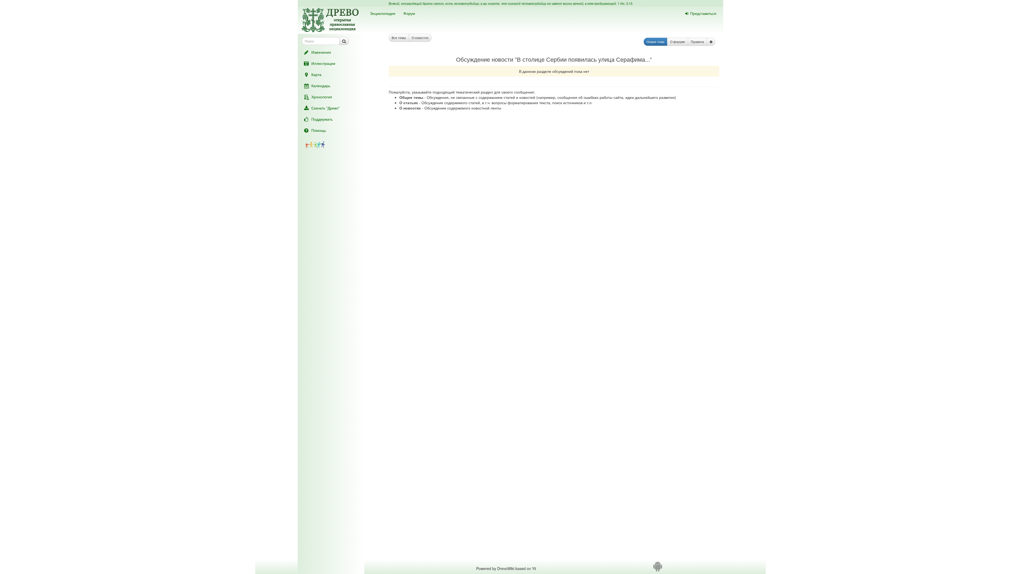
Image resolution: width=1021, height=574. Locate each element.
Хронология (321, 96)
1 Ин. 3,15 (625, 3)
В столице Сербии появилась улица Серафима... (583, 59)
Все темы (399, 37)
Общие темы (411, 97)
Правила (697, 41)
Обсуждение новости (484, 59)
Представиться (703, 13)
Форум (409, 13)
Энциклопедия (382, 13)
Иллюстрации (323, 63)
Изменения (321, 52)
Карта (316, 74)
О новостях (420, 37)
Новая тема (655, 41)
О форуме (677, 41)
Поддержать (322, 119)
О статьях (408, 102)
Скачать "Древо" (325, 108)
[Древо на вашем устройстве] (657, 568)
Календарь (320, 85)
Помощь (318, 130)
